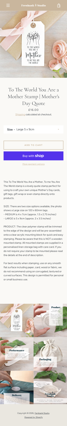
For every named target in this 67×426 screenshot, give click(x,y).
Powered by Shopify (33, 417)
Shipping (20, 114)
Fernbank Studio (42, 413)
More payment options (34, 164)
